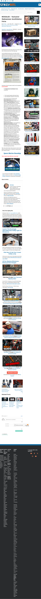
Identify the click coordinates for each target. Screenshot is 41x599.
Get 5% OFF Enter (14, 351)
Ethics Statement (5, 502)
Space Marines (9, 29)
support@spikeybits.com (9, 477)
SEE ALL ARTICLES (10, 203)
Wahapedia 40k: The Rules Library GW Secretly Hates (15, 585)
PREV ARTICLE (4, 386)
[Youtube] (9, 206)
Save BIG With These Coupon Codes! (32, 86)
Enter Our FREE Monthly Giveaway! (31, 109)
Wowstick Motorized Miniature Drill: (11, 301)
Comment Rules (5, 492)
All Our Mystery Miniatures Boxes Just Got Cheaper (10, 261)
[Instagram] (6, 206)
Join (39, 1)
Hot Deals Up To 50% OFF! (32, 97)
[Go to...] (39, 5)
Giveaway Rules (5, 497)
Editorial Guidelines (5, 507)
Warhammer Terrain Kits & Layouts (31, 155)
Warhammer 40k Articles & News (11, 25)
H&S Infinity (13, 367)
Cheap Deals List (14, 8)
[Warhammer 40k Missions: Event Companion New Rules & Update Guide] (19, 398)
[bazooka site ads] (31, 40)
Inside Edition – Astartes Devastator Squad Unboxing (5, 390)
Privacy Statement (5, 494)
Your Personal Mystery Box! (15, 278)
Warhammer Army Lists (2, 460)
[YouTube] (36, 456)
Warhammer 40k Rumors (6, 26)
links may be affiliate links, (13, 213)
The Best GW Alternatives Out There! (32, 131)
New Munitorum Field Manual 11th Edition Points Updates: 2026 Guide (12, 404)
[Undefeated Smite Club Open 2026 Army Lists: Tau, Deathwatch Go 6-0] (5, 398)
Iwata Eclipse (5, 367)
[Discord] (10, 206)
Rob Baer (4, 24)
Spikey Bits (4, 29)
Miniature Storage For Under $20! (31, 120)
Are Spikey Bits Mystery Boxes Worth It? (5, 525)
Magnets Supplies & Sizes (29, 8)
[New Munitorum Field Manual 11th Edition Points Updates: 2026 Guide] (12, 398)
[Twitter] (5, 206)
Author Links (5, 517)
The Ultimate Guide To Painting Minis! (32, 62)
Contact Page (8, 455)
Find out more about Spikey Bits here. (15, 577)
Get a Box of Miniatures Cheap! (32, 37)
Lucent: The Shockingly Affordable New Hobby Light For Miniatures (12, 230)
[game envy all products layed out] (12, 158)
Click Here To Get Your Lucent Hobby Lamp (12, 253)
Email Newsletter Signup (9, 460)
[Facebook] (3, 206)
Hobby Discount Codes (5, 8)
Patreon (1, 0)
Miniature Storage (4, 10)
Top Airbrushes (21, 8)
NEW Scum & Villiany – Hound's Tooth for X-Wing (18, 390)
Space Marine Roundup (12, 153)
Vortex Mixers (11, 10)
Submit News (8, 457)
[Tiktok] (12, 206)
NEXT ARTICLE (20, 386)
